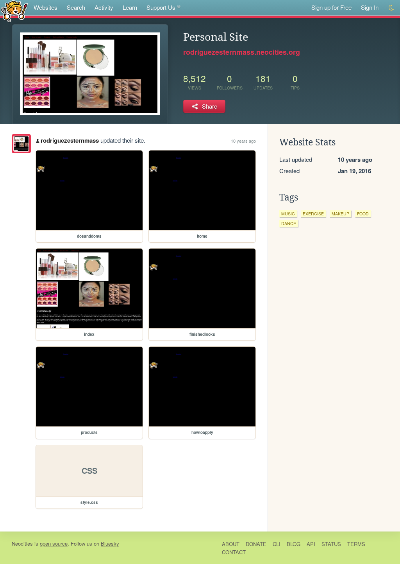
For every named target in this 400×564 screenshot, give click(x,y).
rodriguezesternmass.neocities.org (241, 52)
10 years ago (243, 141)
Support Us (160, 7)
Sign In (370, 7)
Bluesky (110, 543)
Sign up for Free (331, 7)
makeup (340, 214)
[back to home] (14, 11)
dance (288, 223)
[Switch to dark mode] (391, 7)
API (311, 544)
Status (331, 544)
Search (76, 7)
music (288, 214)
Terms (356, 544)
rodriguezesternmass (70, 140)
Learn (130, 7)
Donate (256, 544)
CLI (276, 544)
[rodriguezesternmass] (21, 144)
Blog (293, 544)
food (363, 214)
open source (54, 543)
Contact (234, 552)
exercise (313, 214)
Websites (45, 7)
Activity (104, 7)
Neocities (22, 543)
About (230, 544)
